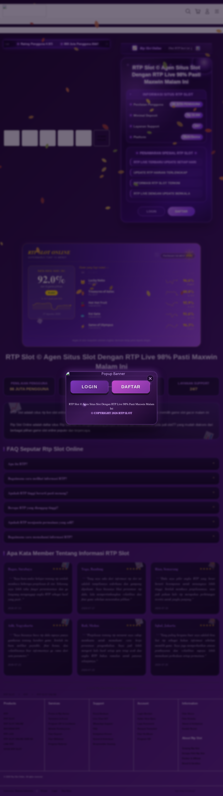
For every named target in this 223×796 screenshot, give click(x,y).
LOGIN (89, 386)
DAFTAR (130, 386)
